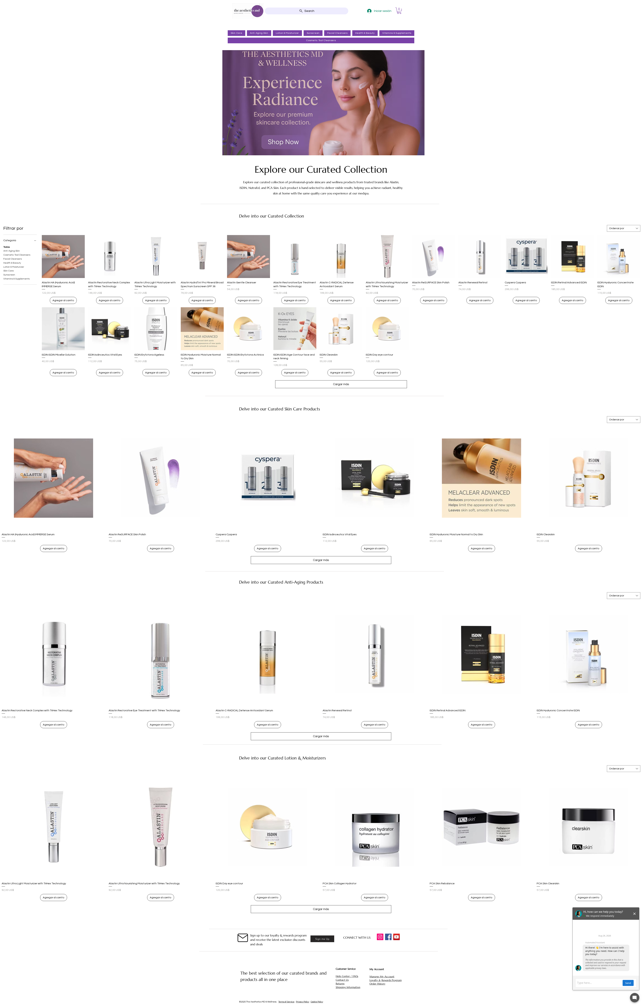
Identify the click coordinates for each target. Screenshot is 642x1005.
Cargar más (341, 384)
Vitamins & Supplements (16, 279)
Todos (6, 247)
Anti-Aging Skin (11, 251)
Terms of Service (286, 1002)
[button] (399, 11)
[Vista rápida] (63, 256)
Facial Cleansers (12, 259)
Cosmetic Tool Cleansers (16, 255)
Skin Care (8, 271)
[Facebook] (388, 937)
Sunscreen (9, 275)
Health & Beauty (12, 263)
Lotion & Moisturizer (13, 267)
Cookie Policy (317, 1002)
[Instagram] (380, 937)
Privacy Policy (302, 1002)
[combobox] (623, 228)
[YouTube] (396, 937)
